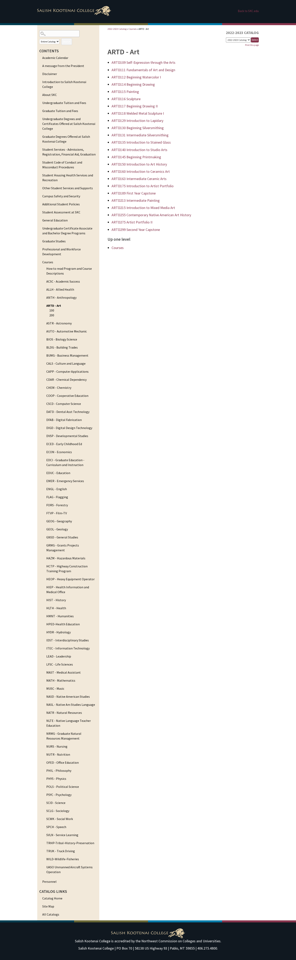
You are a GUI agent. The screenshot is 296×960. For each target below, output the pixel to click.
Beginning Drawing (133, 84)
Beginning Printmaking (136, 157)
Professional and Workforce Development (61, 251)
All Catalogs (50, 914)
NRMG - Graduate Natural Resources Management (63, 736)
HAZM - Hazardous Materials (65, 558)
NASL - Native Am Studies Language (70, 705)
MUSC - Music (55, 688)
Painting (125, 91)
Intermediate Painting (136, 200)
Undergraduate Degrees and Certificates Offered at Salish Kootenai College (68, 124)
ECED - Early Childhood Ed (64, 444)
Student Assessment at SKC (61, 212)
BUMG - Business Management (67, 355)
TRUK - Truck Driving (60, 851)
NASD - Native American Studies (68, 697)
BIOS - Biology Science (61, 339)
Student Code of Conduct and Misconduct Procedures (62, 164)
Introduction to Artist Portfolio (143, 186)
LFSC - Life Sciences (59, 664)
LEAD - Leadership (58, 656)
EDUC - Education (58, 473)
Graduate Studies (54, 241)
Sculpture (126, 99)
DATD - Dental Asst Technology (67, 412)
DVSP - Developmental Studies (67, 436)
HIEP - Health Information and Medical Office (67, 589)
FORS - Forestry (57, 505)
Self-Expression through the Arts (143, 62)
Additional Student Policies (61, 204)
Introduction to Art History (139, 164)
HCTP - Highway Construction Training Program (67, 568)
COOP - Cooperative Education (67, 396)
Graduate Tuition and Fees (60, 111)
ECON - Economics (59, 452)
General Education (55, 220)
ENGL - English (56, 489)
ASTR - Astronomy (59, 323)
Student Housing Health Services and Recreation (67, 177)
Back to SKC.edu (248, 11)
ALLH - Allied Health (60, 289)
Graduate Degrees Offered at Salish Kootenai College (66, 139)
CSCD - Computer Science (63, 404)
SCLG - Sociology (57, 811)
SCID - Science (55, 803)
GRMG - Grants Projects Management (62, 547)
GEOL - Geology (57, 529)
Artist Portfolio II (132, 222)
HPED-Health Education (63, 624)
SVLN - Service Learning (62, 835)
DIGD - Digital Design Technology (69, 428)
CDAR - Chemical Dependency (66, 380)
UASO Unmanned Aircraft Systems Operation (69, 869)
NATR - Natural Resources (64, 713)
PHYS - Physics (56, 779)
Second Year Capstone (136, 229)
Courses (47, 262)
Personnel (49, 882)
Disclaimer (49, 74)
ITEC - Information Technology (68, 648)
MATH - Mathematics (60, 680)
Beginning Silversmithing (138, 128)
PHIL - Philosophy (58, 771)
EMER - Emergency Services (65, 481)
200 (51, 315)
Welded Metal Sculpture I (138, 113)
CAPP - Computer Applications (67, 371)
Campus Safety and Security (61, 196)
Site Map (48, 906)
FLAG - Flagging (57, 497)
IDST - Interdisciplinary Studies (67, 640)
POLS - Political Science (62, 787)
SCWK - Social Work (59, 819)
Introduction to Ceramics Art (141, 171)
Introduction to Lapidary (137, 120)
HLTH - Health (56, 608)
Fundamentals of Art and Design (143, 70)
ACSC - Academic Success (63, 281)
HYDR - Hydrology (58, 632)
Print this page (252, 45)
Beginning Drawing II (135, 106)
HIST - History (56, 600)
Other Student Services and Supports (67, 188)
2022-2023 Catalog (117, 28)
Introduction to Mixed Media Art (143, 207)
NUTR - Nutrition (58, 754)
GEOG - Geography (59, 521)
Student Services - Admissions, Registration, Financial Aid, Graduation (69, 151)
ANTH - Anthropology (61, 297)
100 (51, 310)
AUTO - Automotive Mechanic (66, 331)
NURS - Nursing (56, 746)
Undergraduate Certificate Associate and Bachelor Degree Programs (67, 230)
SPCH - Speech (56, 827)
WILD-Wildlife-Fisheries (62, 859)
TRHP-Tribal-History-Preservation (70, 843)
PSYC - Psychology (58, 795)
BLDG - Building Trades (62, 347)
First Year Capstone (134, 193)
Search (66, 41)
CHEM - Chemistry (58, 388)
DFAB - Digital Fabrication (64, 420)
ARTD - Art (53, 306)
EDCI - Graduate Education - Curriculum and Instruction (65, 462)
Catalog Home (52, 898)
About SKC (49, 95)
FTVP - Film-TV (56, 513)
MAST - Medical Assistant (63, 672)
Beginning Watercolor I (136, 77)
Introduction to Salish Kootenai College (64, 84)
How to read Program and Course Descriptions (69, 270)
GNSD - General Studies (62, 537)
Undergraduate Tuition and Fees (64, 103)
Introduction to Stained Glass (141, 142)
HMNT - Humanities (60, 616)
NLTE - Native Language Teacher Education (68, 723)
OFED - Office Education (62, 762)
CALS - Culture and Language (66, 363)
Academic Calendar (55, 58)
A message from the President (63, 66)
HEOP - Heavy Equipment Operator (70, 579)
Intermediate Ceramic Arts (139, 178)
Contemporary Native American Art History (151, 215)
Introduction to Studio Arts (139, 149)
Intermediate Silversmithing (140, 135)
